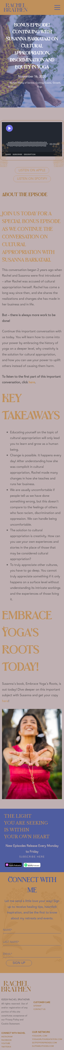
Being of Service (26, 83)
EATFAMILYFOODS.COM (43, 1046)
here (32, 382)
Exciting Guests (43, 83)
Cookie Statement (10, 1023)
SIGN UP (19, 962)
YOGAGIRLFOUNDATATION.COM (47, 1039)
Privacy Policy (12, 1019)
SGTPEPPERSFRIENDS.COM (44, 1042)
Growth (56, 83)
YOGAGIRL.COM (39, 1035)
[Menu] (57, 7)
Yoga (39, 86)
